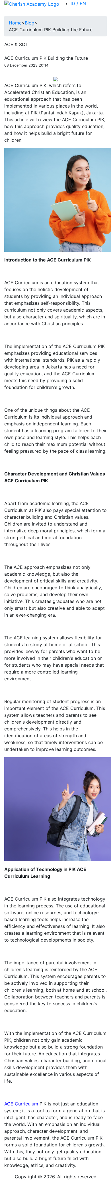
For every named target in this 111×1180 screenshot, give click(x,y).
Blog (29, 23)
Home (15, 23)
